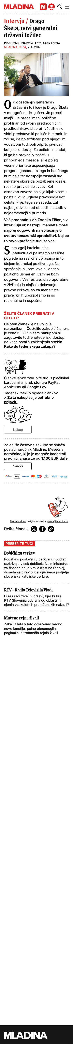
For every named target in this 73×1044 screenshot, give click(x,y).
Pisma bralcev (18, 521)
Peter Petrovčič (22, 43)
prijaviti (10, 402)
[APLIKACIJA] (43, 6)
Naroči (18, 466)
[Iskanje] (59, 6)
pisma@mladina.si (57, 521)
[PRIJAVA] (51, 6)
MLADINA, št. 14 (15, 47)
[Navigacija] (67, 7)
